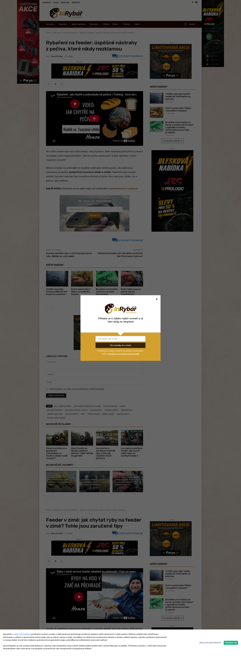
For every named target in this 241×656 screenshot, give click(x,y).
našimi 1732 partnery (22, 634)
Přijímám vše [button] (231, 642)
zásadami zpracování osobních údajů (123, 353)
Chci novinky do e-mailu (120, 345)
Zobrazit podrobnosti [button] (210, 642)
